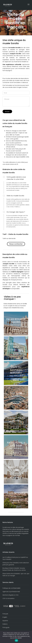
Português (6, 627)
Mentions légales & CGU (10, 595)
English (5, 617)
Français (5, 614)
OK (16, 640)
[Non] (30, 637)
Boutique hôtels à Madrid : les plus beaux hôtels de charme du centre (14, 569)
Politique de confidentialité (11, 588)
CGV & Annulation (9, 598)
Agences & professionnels (11, 592)
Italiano (5, 624)
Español (5, 621)
